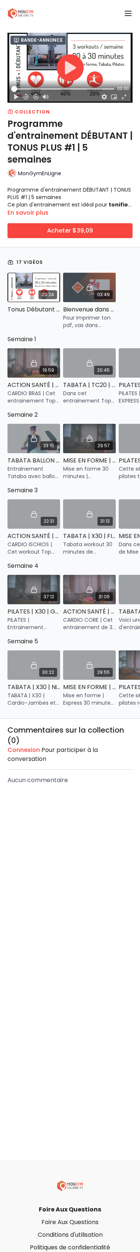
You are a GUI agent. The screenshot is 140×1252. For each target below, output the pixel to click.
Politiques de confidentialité (70, 1247)
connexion (23, 750)
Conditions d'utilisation (70, 1234)
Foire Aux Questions (70, 1209)
